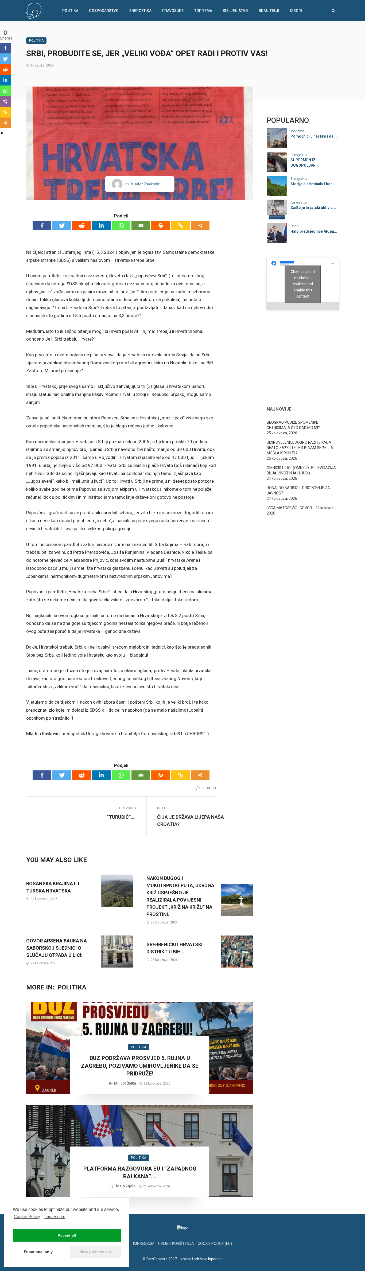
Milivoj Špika (125, 1083)
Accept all (67, 1235)
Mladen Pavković (145, 184)
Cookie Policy (27, 1216)
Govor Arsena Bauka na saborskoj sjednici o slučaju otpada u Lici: (56, 948)
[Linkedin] (101, 225)
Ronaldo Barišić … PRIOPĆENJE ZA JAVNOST (298, 490)
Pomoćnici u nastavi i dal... (314, 136)
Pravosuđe (173, 11)
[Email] (140, 225)
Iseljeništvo (235, 11)
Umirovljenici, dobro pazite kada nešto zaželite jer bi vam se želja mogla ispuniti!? (300, 447)
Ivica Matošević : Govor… (290, 508)
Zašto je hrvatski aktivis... (313, 207)
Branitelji (269, 11)
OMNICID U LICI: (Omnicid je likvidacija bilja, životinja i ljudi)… (301, 470)
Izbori (296, 11)
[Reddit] (81, 225)
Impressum (54, 1216)
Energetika (140, 11)
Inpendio (215, 1259)
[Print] (160, 225)
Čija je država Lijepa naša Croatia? (190, 820)
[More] (200, 225)
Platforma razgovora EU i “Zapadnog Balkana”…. (139, 1172)
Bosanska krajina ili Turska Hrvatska (52, 887)
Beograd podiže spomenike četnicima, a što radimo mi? (293, 425)
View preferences (95, 1252)
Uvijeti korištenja (176, 1243)
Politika (70, 11)
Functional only (38, 1252)
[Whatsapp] (121, 225)
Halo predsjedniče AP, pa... (313, 231)
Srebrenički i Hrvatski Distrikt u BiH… (174, 948)
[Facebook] (42, 225)
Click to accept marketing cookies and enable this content (303, 283)
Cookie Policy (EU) (215, 1243)
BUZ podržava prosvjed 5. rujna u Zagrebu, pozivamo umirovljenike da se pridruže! (140, 1066)
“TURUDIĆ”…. (121, 817)
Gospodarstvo (104, 11)
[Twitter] (61, 225)
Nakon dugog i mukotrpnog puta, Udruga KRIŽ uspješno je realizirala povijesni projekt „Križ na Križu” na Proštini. (180, 896)
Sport (294, 226)
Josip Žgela (125, 1186)
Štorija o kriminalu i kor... (312, 184)
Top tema (203, 11)
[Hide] (2, 133)
